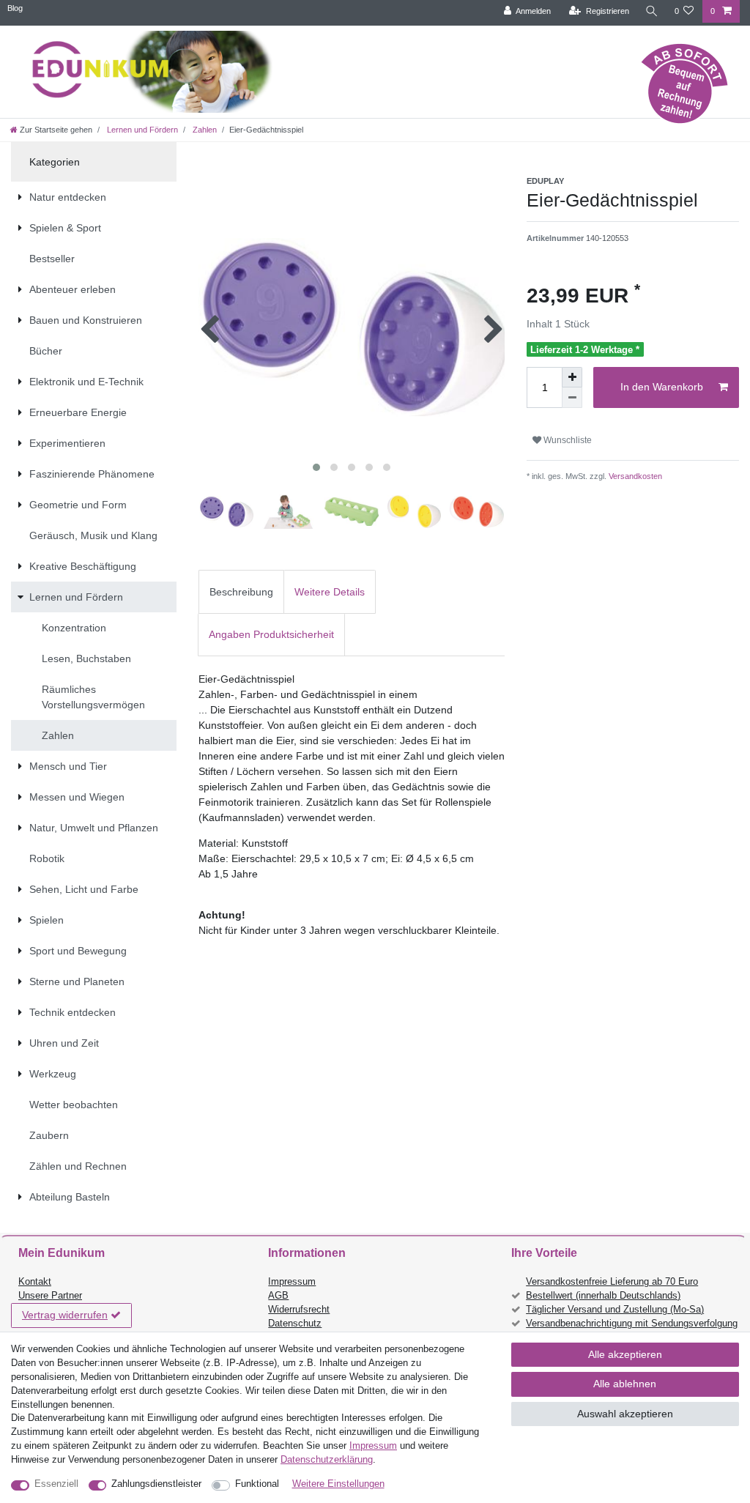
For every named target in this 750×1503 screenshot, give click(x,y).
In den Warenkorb (661, 387)
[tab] (241, 591)
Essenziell (56, 1484)
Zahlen (203, 129)
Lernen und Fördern (141, 129)
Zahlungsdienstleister (156, 1484)
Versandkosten (634, 476)
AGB (278, 1296)
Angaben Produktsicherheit (271, 634)
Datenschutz (295, 1323)
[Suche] (652, 11)
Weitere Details (329, 592)
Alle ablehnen (624, 1383)
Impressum (292, 1282)
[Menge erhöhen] (572, 377)
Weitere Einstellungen (338, 1484)
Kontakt (34, 1282)
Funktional (257, 1484)
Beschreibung (241, 592)
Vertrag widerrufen (65, 1315)
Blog (15, 8)
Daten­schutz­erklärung (327, 1460)
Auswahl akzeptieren (625, 1414)
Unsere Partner (50, 1296)
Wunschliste (566, 440)
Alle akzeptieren (625, 1354)
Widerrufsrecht (299, 1310)
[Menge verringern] (572, 397)
